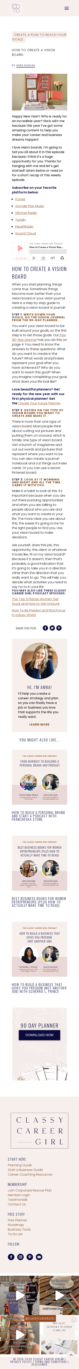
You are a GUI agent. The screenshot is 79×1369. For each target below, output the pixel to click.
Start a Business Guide (25, 1170)
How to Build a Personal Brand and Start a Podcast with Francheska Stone (38, 816)
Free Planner (17, 1220)
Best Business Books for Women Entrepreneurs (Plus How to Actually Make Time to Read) (39, 902)
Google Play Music (29, 206)
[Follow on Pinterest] (30, 1257)
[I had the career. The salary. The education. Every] (59, 1295)
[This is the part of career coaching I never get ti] (20, 1334)
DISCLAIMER (39, 1364)
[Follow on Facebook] (11, 1257)
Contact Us (17, 1204)
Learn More (39, 724)
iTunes (20, 199)
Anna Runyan (25, 65)
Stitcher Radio (26, 213)
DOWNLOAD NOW (39, 1035)
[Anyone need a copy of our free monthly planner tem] (59, 1334)
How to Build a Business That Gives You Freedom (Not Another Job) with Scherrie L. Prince (39, 988)
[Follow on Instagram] (20, 1257)
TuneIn (20, 219)
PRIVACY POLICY (21, 1362)
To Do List (15, 1234)
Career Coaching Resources (30, 1174)
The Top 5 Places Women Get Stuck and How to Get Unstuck (36, 601)
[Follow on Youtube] (39, 1257)
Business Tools (19, 1229)
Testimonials (18, 1199)
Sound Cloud (25, 233)
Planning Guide (20, 1165)
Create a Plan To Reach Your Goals (39, 37)
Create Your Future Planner (39, 403)
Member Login (19, 1195)
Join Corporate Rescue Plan (30, 1190)
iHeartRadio (24, 226)
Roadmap (16, 1225)
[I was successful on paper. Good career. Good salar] (20, 1295)
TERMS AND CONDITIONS (51, 1362)
